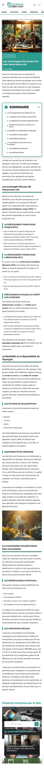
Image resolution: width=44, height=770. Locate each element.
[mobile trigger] (4, 5)
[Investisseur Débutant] (15, 5)
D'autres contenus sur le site (21, 703)
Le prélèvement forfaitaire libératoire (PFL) (23, 121)
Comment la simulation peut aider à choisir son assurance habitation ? (20, 748)
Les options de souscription (18, 135)
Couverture (9, 56)
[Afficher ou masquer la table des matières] (34, 107)
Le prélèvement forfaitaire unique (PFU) (22, 117)
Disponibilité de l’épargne (17, 139)
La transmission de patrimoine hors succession (19, 143)
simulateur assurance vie (12, 343)
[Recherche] (34, 5)
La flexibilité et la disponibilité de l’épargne (21, 131)
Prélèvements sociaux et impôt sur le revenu (22, 126)
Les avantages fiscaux (16, 152)
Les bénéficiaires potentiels (18, 148)
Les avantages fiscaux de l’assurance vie (21, 113)
